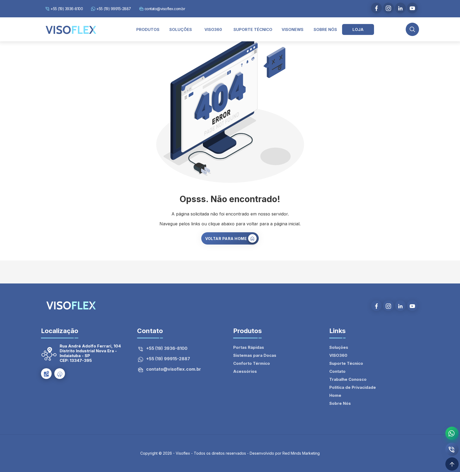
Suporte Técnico (346, 363)
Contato (337, 371)
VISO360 (338, 355)
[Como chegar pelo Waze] (59, 373)
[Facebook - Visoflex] (376, 8)
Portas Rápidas (248, 347)
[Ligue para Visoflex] (452, 449)
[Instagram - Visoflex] (388, 8)
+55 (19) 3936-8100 (67, 8)
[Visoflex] (71, 29)
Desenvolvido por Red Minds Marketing (285, 453)
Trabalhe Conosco (348, 379)
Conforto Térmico (251, 363)
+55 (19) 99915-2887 (113, 8)
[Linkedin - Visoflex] (400, 8)
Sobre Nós (340, 403)
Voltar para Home (226, 238)
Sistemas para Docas (254, 355)
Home (335, 395)
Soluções (338, 347)
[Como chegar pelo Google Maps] (46, 373)
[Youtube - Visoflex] (412, 8)
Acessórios (245, 371)
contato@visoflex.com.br (165, 8)
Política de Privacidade (352, 387)
